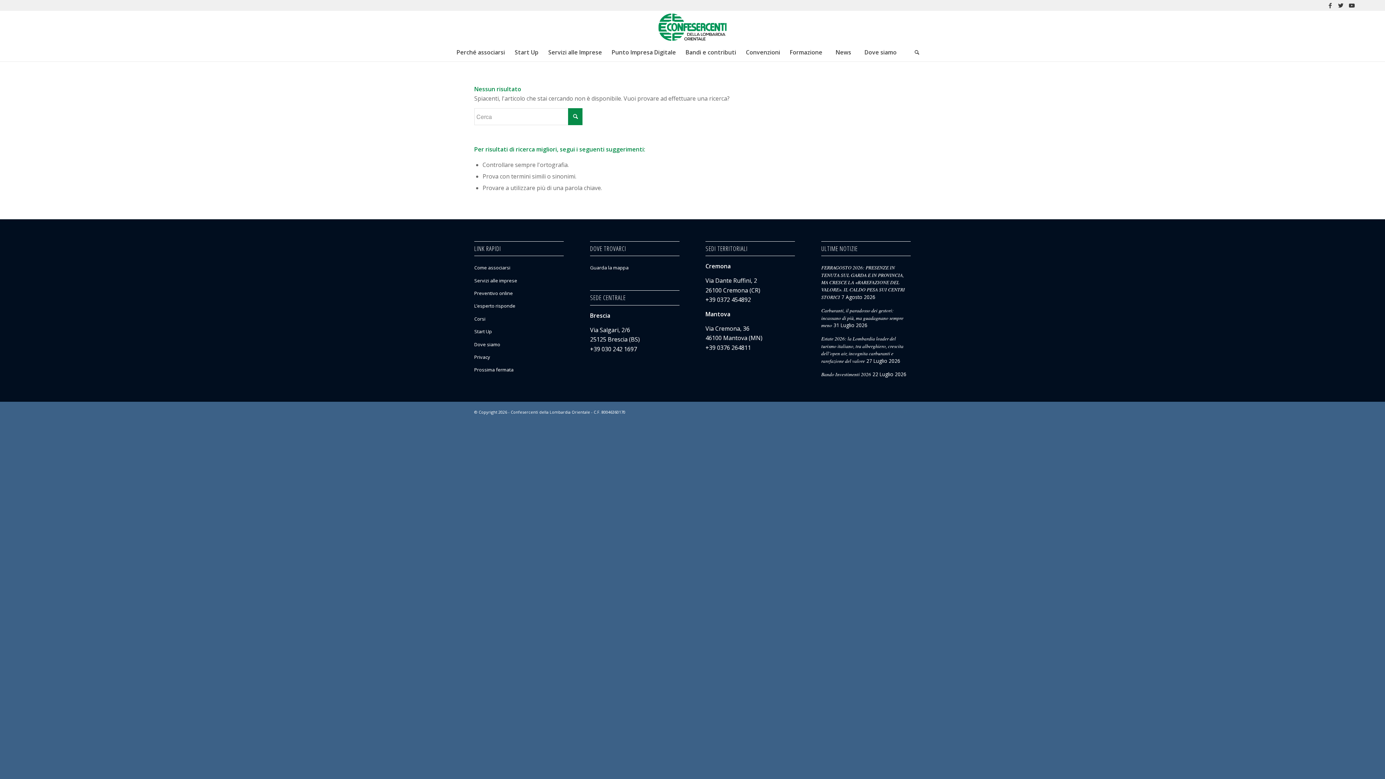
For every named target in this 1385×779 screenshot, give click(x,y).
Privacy (482, 357)
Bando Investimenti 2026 (846, 374)
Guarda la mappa (609, 267)
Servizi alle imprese (495, 280)
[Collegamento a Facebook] (1330, 5)
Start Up (483, 331)
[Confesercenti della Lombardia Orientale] (693, 27)
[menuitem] (481, 52)
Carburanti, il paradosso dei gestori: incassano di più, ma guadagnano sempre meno (862, 318)
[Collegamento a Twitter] (1341, 5)
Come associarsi (492, 267)
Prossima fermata (494, 369)
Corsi (479, 319)
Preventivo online (493, 293)
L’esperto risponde (494, 306)
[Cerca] (917, 52)
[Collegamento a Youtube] (1351, 5)
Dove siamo (487, 344)
